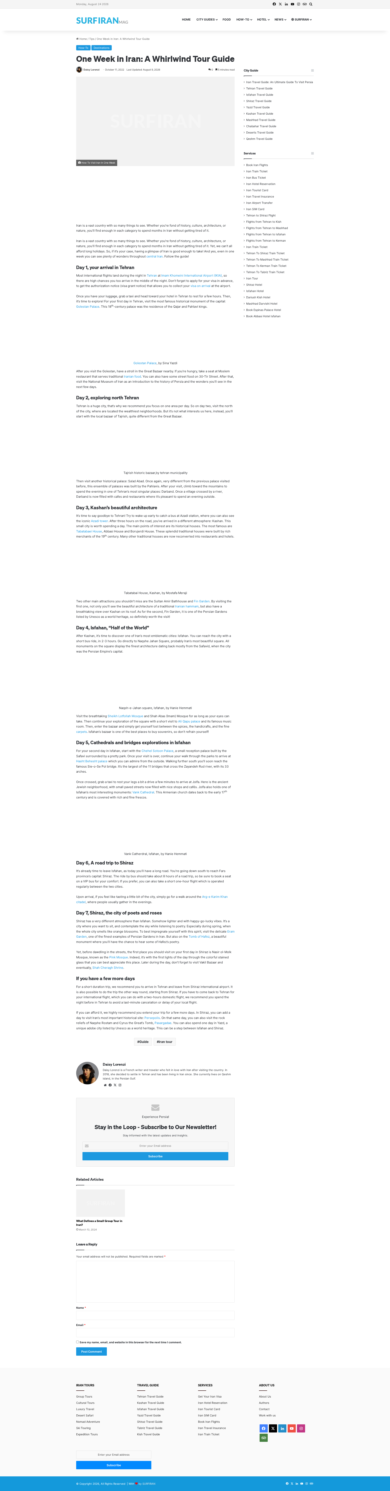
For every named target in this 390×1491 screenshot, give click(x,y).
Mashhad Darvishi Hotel (261, 303)
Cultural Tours (85, 1402)
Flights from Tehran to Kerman (266, 240)
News (279, 19)
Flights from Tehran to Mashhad (267, 228)
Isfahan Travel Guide (259, 94)
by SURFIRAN (147, 1483)
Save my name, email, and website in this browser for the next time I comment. (131, 1342)
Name (81, 1307)
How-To (242, 19)
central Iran (154, 256)
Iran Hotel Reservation (260, 184)
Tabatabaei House (89, 531)
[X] (115, 1085)
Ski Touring (83, 1428)
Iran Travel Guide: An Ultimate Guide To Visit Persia (279, 82)
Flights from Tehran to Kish (263, 221)
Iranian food (132, 376)
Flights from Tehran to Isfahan (266, 234)
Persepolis (152, 1018)
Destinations (101, 47)
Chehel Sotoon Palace (157, 751)
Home (186, 19)
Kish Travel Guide (148, 1434)
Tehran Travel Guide (259, 88)
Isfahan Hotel (255, 291)
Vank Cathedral (143, 792)
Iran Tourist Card (257, 190)
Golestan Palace (87, 306)
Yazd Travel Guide (258, 107)
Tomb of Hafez (199, 936)
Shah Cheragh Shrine (107, 968)
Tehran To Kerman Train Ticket (266, 265)
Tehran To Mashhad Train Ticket (267, 259)
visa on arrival (200, 286)
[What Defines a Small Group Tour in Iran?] (100, 1203)
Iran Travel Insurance (260, 196)
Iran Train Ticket (257, 171)
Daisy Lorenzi (91, 69)
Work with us (267, 1415)
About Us (265, 1396)
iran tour (165, 1042)
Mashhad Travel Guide (260, 120)
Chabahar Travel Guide (261, 126)
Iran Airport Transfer (259, 202)
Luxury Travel (85, 1409)
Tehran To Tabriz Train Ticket (265, 272)
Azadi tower (99, 521)
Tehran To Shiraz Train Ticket (265, 253)
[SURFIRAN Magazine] (102, 19)
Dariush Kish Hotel (258, 297)
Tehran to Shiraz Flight (261, 215)
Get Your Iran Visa (210, 1396)
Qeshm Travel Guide (259, 138)
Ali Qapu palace (189, 721)
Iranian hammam (187, 606)
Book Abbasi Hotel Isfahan (263, 316)
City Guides (205, 19)
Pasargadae (163, 1023)
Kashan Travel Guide (259, 113)
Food (227, 19)
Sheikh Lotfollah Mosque (125, 716)
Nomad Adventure (88, 1421)
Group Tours (84, 1396)
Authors (264, 1402)
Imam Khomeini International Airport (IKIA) (191, 275)
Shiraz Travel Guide (259, 101)
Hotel (262, 19)
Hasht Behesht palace (91, 761)
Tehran (152, 275)
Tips (91, 38)
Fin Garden (202, 601)
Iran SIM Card (255, 209)
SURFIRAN (301, 19)
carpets (81, 732)
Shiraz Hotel (254, 284)
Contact (264, 1409)
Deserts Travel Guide (260, 132)
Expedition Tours (87, 1434)
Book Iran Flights (257, 165)
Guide (144, 1042)
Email (81, 1325)
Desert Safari (84, 1415)
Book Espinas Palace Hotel (263, 310)
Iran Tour (252, 278)
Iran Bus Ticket (256, 177)
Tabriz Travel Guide (149, 1428)
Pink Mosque (118, 957)
